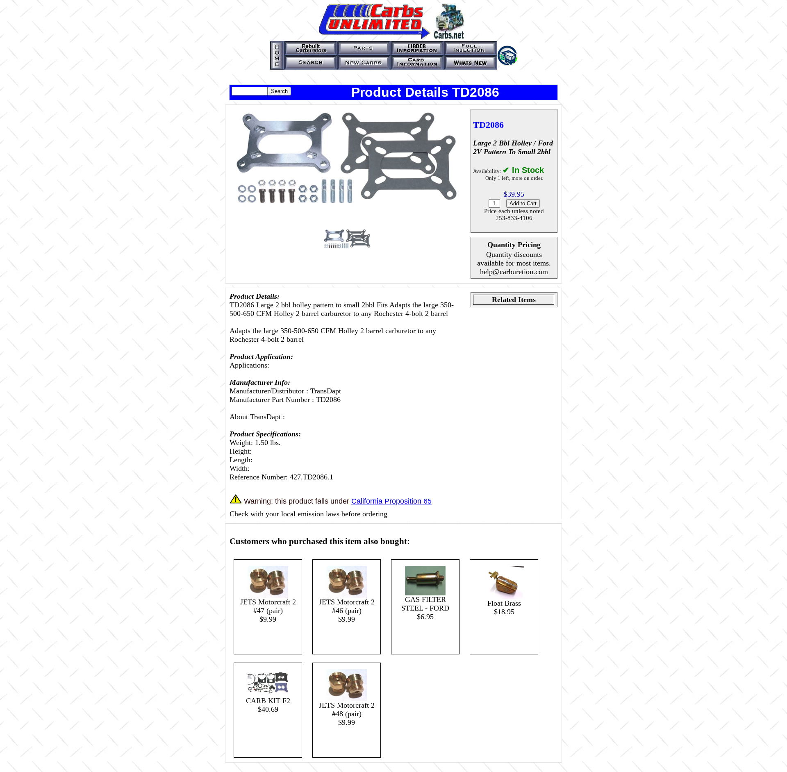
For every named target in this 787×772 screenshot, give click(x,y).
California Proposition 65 (391, 501)
